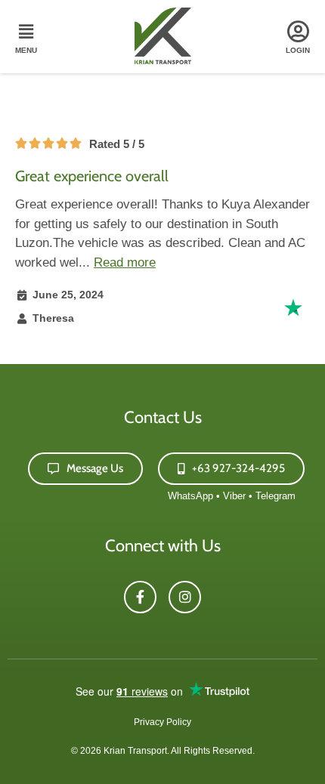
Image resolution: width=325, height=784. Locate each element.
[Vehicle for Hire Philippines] (163, 60)
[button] (25, 38)
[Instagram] (185, 597)
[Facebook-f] (140, 597)
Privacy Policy (162, 722)
